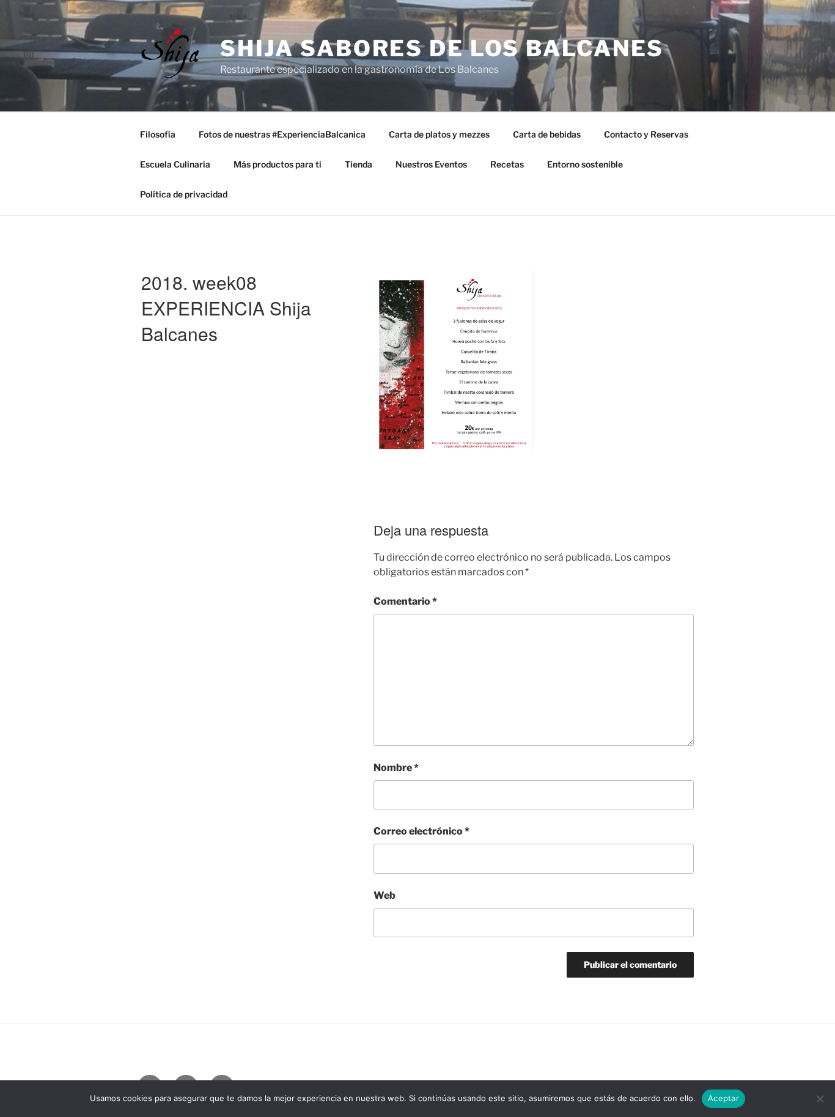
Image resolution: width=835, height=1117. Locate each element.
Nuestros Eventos (431, 164)
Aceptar (723, 1098)
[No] (820, 1099)
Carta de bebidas (547, 134)
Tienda (358, 164)
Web (384, 895)
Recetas (507, 164)
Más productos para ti (278, 164)
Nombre (396, 767)
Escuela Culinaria (175, 164)
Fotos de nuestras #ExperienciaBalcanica (282, 134)
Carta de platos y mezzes (439, 134)
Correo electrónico (421, 831)
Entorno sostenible (585, 164)
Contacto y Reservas (646, 134)
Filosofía (157, 134)
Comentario (405, 601)
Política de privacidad (183, 194)
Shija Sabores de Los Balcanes (442, 48)
